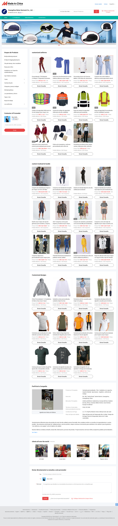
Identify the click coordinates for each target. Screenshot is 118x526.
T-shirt (6, 79)
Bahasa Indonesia (59, 513)
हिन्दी (93, 511)
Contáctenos (42, 17)
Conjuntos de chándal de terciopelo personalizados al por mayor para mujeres (62, 189)
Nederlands (87, 511)
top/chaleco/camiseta (10, 76)
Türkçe (103, 511)
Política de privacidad (55, 509)
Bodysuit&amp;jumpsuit (10, 56)
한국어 (76, 511)
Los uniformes (8, 104)
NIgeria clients (104, 459)
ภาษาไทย (97, 511)
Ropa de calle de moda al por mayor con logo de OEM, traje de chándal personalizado (104, 257)
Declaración (34, 509)
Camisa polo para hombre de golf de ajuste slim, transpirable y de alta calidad (41, 368)
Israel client (62, 459)
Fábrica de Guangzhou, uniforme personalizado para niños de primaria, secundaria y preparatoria (62, 146)
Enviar (45, 498)
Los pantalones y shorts (10, 93)
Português (57, 511)
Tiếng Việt (108, 511)
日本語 (34, 511)
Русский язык (70, 511)
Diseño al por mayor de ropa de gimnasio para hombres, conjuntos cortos (41, 223)
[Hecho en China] (13, 3)
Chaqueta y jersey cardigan (11, 86)
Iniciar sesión (98, 4)
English (17, 511)
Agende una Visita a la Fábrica (47, 412)
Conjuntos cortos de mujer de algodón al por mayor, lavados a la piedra (104, 223)
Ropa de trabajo (8, 100)
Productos (17, 17)
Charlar (16, 119)
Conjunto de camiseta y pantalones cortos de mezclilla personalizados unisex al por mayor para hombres (83, 223)
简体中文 (23, 511)
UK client (41, 459)
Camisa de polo (8, 83)
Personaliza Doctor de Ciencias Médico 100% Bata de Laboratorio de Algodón (83, 78)
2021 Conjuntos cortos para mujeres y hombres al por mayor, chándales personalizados (61, 223)
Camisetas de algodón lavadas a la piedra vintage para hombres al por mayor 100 (62, 368)
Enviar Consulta (41, 86)
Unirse (105, 4)
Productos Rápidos (83, 509)
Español (45, 511)
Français (39, 511)
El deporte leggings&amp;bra (12, 60)
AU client (83, 459)
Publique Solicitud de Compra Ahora (82, 498)
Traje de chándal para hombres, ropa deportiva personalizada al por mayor (104, 189)
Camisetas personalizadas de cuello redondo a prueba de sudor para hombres (41, 334)
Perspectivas (92, 509)
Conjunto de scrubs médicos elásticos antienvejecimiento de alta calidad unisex (104, 78)
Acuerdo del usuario (43, 509)
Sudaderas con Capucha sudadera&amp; (10, 71)
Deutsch (51, 511)
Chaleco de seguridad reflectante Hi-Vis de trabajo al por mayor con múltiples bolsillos (41, 112)
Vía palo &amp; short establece (12, 63)
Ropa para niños (8, 67)
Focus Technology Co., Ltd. (55, 516)
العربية (81, 511)
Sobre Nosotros (29, 17)
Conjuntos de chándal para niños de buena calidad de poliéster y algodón (83, 257)
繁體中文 (29, 511)
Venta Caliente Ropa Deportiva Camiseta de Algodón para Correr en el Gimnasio (62, 334)
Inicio (5, 17)
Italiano (63, 511)
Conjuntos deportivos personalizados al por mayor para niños (41, 257)
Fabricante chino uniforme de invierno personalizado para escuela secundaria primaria (41, 146)
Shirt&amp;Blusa (8, 90)
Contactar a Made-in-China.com (69, 509)
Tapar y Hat (7, 97)
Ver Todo (34, 432)
